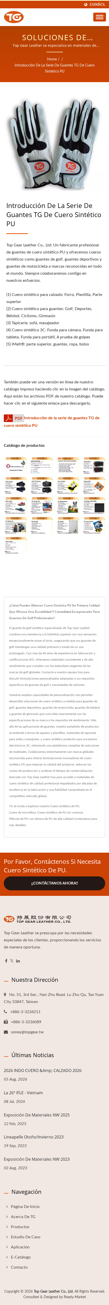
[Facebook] (6, 961)
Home (52, 59)
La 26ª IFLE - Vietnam (23, 1093)
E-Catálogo (21, 1257)
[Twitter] (12, 961)
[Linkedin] (18, 961)
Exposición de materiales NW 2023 (37, 1159)
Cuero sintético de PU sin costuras (60, 812)
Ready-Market (75, 1297)
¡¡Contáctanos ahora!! (54, 883)
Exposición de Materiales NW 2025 (37, 1115)
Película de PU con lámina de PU (31, 818)
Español (97, 5)
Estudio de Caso (25, 1237)
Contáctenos (82, 818)
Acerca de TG (23, 1217)
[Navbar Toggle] (99, 17)
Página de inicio (25, 1207)
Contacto (19, 1267)
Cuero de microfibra (22, 812)
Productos (20, 1227)
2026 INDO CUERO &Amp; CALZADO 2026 (43, 1070)
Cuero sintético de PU (64, 806)
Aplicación (20, 1247)
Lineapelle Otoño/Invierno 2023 (34, 1137)
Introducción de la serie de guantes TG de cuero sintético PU (55, 68)
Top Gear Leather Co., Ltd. (54, 1291)
